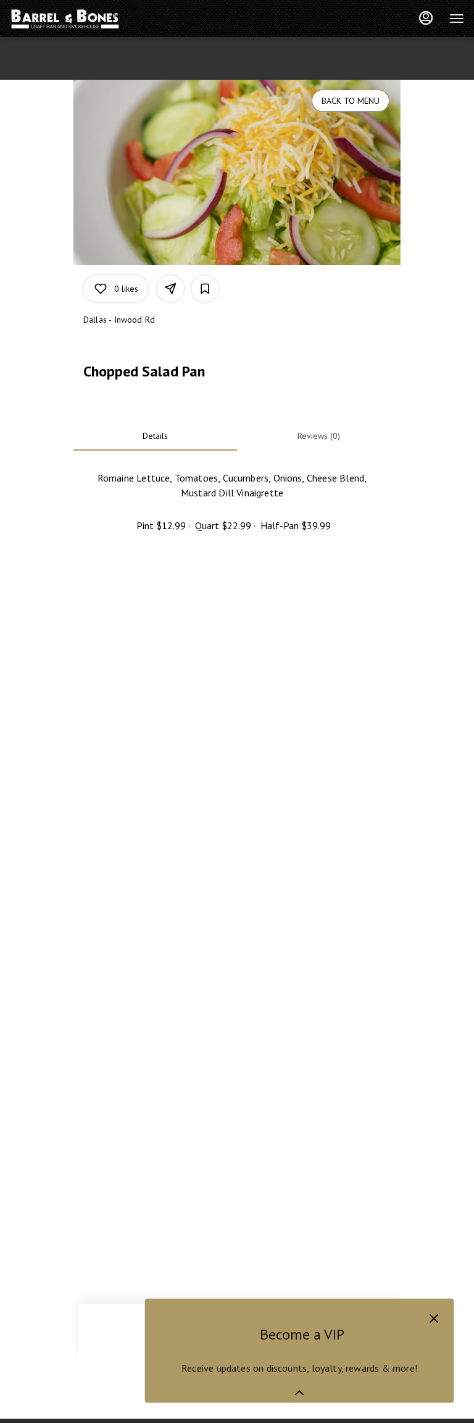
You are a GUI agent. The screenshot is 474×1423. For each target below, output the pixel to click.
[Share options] (170, 288)
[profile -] (425, 18)
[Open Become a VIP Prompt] (299, 1392)
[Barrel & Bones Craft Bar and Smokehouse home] (65, 18)
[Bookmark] (204, 288)
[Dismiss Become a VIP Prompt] (434, 1318)
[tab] (155, 436)
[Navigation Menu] (456, 18)
